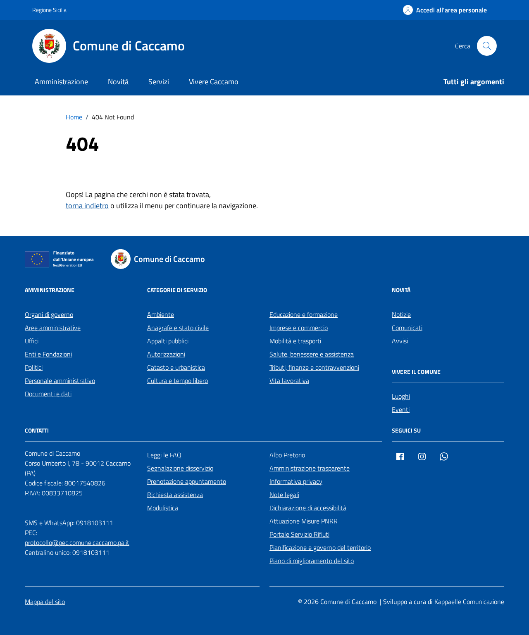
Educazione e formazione (303, 314)
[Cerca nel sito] (487, 46)
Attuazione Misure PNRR (303, 521)
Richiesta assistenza (175, 494)
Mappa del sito (45, 601)
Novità (118, 81)
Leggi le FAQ (164, 455)
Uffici (31, 341)
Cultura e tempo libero (177, 380)
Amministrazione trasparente (309, 468)
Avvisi (400, 341)
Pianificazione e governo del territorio (320, 547)
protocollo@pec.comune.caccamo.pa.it (77, 542)
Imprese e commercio (298, 328)
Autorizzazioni (166, 354)
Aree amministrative (53, 328)
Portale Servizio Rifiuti (299, 534)
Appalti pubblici (167, 341)
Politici (34, 367)
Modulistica (162, 508)
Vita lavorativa (289, 380)
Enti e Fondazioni (48, 354)
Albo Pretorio (287, 455)
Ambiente (160, 314)
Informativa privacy (295, 481)
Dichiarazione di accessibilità (307, 508)
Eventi (401, 409)
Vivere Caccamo (213, 81)
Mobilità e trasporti (295, 341)
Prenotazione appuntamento (186, 481)
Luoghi (401, 396)
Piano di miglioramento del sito (311, 561)
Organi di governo (49, 314)
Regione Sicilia (49, 9)
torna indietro (87, 205)
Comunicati (407, 328)
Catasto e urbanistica (176, 367)
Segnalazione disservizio (180, 468)
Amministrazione (61, 81)
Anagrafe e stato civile (178, 328)
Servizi (158, 81)
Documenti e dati (48, 394)
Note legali (284, 494)
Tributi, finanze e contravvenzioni (314, 367)
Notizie (401, 314)
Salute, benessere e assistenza (311, 354)
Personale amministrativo (60, 380)
